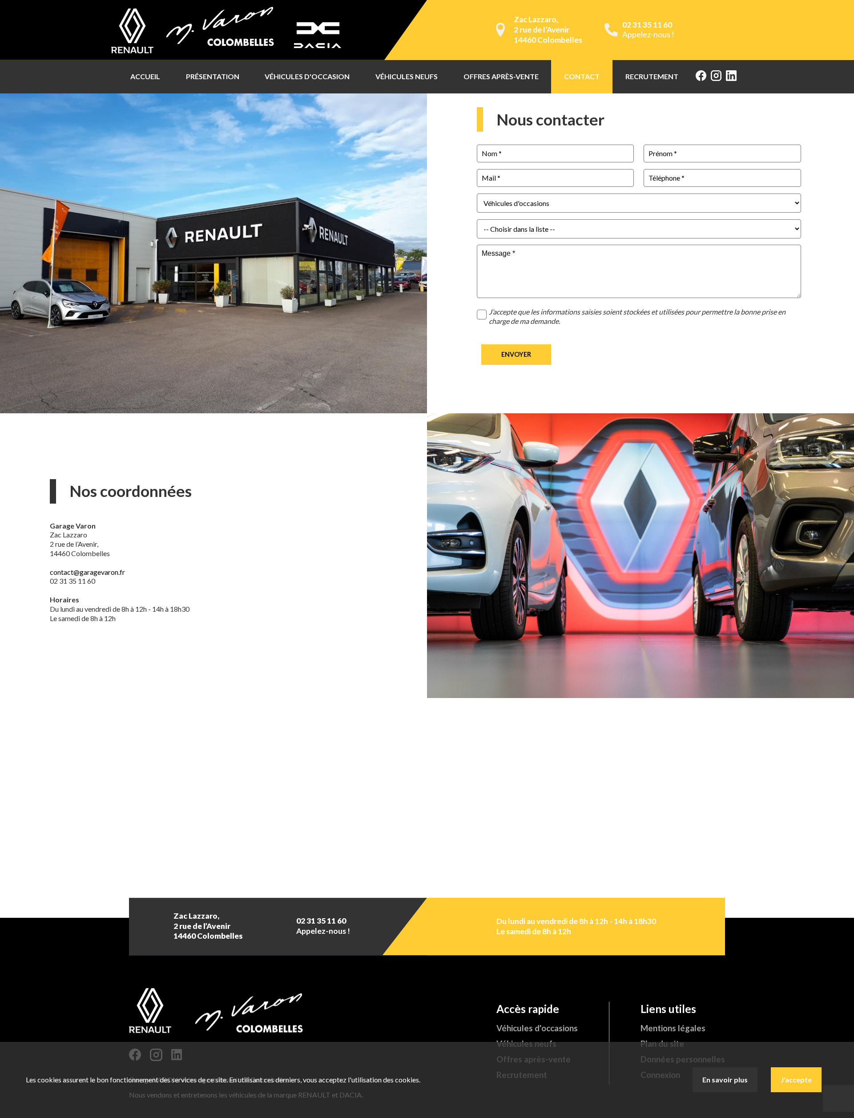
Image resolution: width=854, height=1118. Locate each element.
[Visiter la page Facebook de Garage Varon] (701, 76)
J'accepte (796, 1079)
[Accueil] (229, 30)
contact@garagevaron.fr (87, 572)
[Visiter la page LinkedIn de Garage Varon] (731, 76)
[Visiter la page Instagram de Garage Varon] (716, 76)
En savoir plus (725, 1079)
